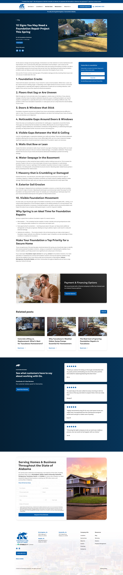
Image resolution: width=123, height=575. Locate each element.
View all (104, 311)
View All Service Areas (25, 483)
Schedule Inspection (85, 6)
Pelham (63, 257)
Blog (96, 535)
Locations (39, 6)
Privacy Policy (22, 511)
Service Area (48, 6)
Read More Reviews (22, 389)
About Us (66, 6)
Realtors (97, 541)
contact (50, 254)
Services (30, 6)
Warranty (97, 538)
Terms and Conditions (59, 510)
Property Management (100, 543)
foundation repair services (33, 254)
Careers (82, 543)
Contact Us (83, 549)
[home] (22, 7)
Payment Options (70, 293)
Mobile (32, 259)
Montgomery (19, 259)
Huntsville (27, 259)
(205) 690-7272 (21, 553)
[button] (31, 6)
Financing (83, 546)
